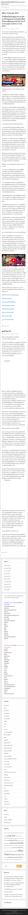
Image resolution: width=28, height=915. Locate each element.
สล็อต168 (6, 634)
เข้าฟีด (5, 817)
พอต (5, 769)
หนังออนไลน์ (7, 793)
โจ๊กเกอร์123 (7, 804)
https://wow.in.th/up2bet (8, 308)
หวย (5, 796)
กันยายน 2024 (7, 565)
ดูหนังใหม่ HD (6, 331)
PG (4, 726)
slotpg (5, 672)
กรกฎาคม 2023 (7, 581)
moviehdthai (7, 718)
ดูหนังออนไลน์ (7, 613)
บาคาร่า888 (7, 764)
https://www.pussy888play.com (11, 615)
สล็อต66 (6, 638)
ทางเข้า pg (6, 761)
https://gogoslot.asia (9, 693)
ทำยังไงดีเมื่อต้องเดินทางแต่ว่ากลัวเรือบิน (13, 889)
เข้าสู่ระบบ (6, 814)
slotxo (5, 670)
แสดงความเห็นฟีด (8, 819)
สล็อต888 (6, 661)
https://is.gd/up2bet (7, 316)
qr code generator (8, 732)
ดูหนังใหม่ (5, 552)
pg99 (5, 624)
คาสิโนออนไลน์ (20, 838)
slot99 (5, 654)
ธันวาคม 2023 (7, 570)
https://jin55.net (7, 652)
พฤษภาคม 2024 (7, 568)
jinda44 (5, 657)
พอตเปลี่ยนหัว (6, 851)
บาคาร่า (6, 668)
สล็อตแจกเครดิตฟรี (8, 785)
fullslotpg (6, 626)
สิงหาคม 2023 (7, 579)
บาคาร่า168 (6, 618)
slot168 (5, 650)
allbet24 (6, 679)
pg (7, 836)
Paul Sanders (17, 28)
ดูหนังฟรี (6, 631)
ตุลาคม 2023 (7, 573)
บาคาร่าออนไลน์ (7, 766)
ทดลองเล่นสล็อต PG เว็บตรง (10, 758)
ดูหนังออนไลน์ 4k (8, 748)
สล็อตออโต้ (16, 851)
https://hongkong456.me (10, 636)
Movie (5, 708)
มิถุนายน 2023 (7, 584)
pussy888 (6, 617)
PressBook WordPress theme (16, 913)
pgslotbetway (7, 688)
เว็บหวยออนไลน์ (15, 859)
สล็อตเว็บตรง (7, 656)
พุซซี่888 (6, 666)
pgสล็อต (5, 838)
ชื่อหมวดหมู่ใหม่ (7, 734)
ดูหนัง (5, 629)
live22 (5, 627)
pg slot (9, 164)
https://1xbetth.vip (8, 675)
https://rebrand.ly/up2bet (8, 305)
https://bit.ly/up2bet (7, 298)
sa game (15, 838)
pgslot (5, 665)
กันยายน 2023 (7, 576)
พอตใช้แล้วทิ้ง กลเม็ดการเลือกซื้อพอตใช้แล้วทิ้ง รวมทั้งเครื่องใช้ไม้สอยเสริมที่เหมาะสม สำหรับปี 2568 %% (14, 884)
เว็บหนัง (5, 799)
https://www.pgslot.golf (9, 620)
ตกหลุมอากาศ (9, 845)
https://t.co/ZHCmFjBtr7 (8, 312)
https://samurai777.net (9, 684)
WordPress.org (7, 822)
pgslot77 (6, 622)
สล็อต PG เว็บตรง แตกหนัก (10, 772)
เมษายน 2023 (7, 589)
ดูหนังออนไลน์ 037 (8, 745)
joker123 (6, 611)
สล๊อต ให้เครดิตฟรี (8, 892)
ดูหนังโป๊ (6, 674)
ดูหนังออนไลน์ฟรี (8, 750)
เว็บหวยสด (6, 801)
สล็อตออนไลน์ (15, 295)
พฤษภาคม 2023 (7, 587)
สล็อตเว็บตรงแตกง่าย (8, 782)
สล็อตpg (6, 774)
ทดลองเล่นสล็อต (7, 756)
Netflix (5, 721)
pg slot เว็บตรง (18, 836)
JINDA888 (6, 663)
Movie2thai (6, 716)
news (5, 724)
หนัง (5, 788)
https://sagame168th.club (10, 609)
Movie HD (6, 710)
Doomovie (6, 705)
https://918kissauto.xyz (9, 606)
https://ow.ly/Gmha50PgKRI (9, 302)
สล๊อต (5, 857)
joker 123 (6, 682)
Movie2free (6, 713)
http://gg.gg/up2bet (8, 319)
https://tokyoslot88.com (9, 686)
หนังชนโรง (6, 608)
